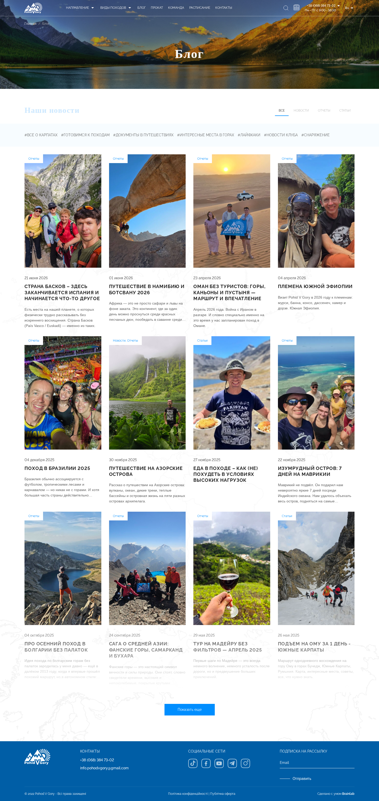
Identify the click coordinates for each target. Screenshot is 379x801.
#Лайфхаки (249, 135)
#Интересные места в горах (205, 135)
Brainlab (348, 794)
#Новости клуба (281, 135)
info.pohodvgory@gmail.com (104, 768)
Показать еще (190, 709)
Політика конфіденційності (188, 794)
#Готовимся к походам (85, 135)
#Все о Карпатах (40, 135)
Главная (30, 24)
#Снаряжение (315, 135)
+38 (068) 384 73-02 (97, 760)
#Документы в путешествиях (143, 135)
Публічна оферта (222, 794)
